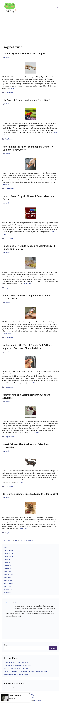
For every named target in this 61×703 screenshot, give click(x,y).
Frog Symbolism (9, 574)
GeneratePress (37, 700)
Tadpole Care (8, 589)
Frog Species (8, 571)
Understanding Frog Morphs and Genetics (17, 665)
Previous (6, 540)
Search (6, 645)
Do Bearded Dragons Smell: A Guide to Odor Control (30, 494)
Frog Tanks (7, 577)
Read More (12, 88)
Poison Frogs (8, 586)
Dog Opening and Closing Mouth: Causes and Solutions (26, 396)
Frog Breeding (8, 556)
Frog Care (7, 559)
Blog (5, 547)
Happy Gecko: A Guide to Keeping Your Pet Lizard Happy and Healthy (28, 247)
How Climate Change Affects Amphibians (17, 662)
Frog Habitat (8, 565)
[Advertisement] (30, 27)
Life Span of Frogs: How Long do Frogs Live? (26, 100)
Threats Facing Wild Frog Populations (16, 674)
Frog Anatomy (8, 550)
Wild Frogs (7, 592)
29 (16, 540)
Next (30, 540)
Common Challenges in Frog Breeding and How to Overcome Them (25, 671)
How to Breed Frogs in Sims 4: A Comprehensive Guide (28, 198)
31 (21, 540)
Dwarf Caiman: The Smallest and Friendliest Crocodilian (26, 446)
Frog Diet (7, 562)
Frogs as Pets (8, 580)
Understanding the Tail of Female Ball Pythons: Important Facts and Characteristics (27, 346)
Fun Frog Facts (8, 583)
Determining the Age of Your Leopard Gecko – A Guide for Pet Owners (27, 148)
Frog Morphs (8, 568)
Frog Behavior (9, 92)
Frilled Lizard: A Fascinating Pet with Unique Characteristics (26, 297)
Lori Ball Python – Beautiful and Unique (23, 53)
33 (26, 540)
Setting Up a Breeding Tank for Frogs (16, 668)
